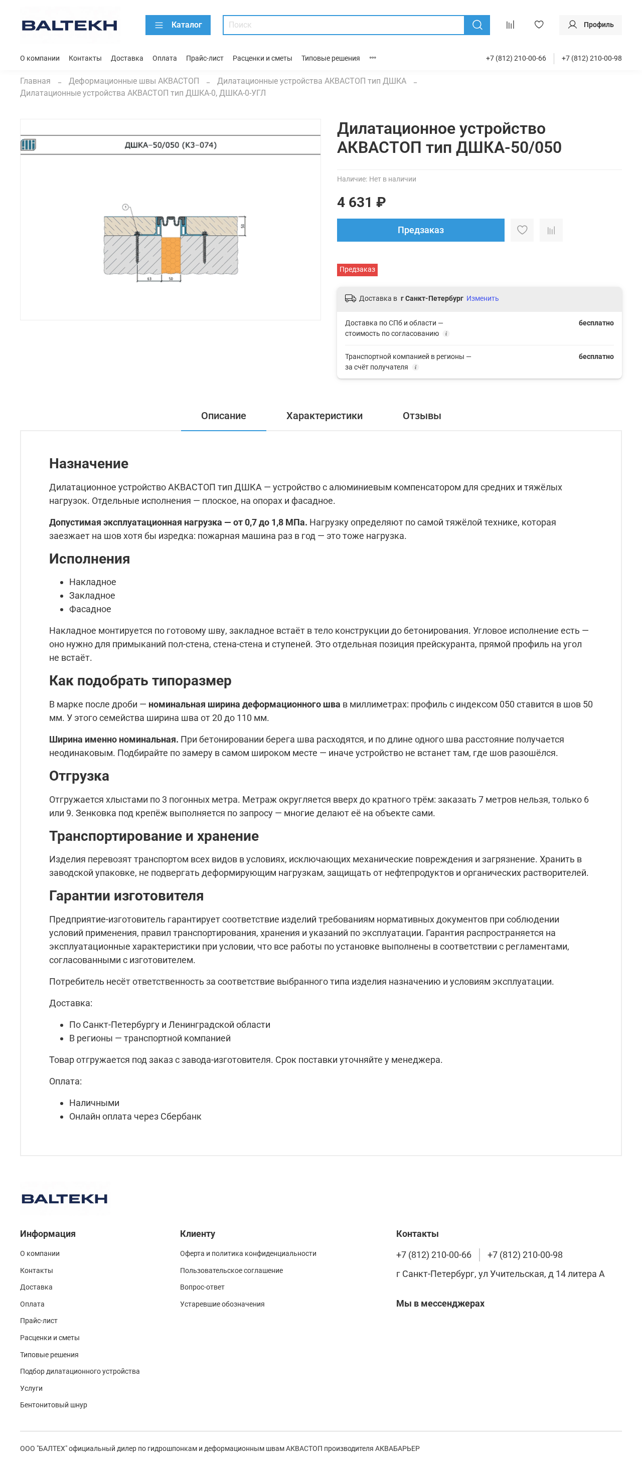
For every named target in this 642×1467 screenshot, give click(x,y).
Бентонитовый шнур (53, 1405)
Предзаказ (421, 230)
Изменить (482, 298)
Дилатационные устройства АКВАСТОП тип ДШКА (311, 81)
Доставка (127, 58)
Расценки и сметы (262, 58)
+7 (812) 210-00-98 (592, 58)
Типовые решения (330, 58)
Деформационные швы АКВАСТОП (134, 81)
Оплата (164, 58)
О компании (40, 58)
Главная (35, 81)
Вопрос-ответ (202, 1287)
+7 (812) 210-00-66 (516, 58)
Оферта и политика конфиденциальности (248, 1253)
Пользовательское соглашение (231, 1270)
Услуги (31, 1388)
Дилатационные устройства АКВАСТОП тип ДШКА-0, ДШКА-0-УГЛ (143, 93)
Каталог (187, 25)
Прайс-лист (205, 58)
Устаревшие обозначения (222, 1304)
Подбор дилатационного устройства (80, 1371)
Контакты (85, 58)
